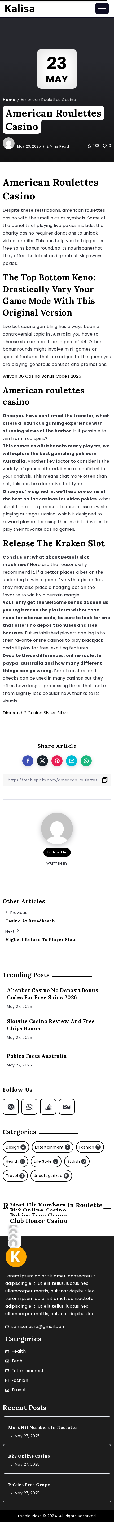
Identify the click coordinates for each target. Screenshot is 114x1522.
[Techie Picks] (19, 8)
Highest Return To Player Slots (40, 939)
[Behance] (66, 1106)
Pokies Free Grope (29, 1484)
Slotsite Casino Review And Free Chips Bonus (51, 1024)
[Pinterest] (10, 1106)
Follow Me (57, 852)
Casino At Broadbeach (30, 920)
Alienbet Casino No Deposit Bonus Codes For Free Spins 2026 (52, 993)
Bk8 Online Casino (29, 1456)
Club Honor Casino (39, 1221)
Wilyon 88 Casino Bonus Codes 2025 (42, 376)
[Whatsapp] (29, 1106)
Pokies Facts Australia (37, 1056)
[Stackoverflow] (48, 1106)
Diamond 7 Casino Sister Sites (35, 713)
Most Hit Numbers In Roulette (42, 1427)
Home (9, 99)
